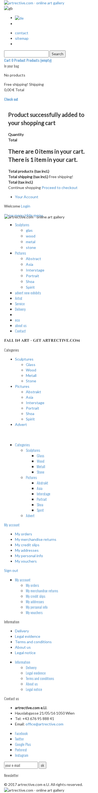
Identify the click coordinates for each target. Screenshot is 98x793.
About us (23, 647)
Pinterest (21, 749)
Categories (22, 444)
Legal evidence (27, 636)
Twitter (19, 739)
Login (25, 206)
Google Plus (23, 744)
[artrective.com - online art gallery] (34, 2)
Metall (31, 375)
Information (22, 662)
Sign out (11, 570)
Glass (30, 364)
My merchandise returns (35, 539)
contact (21, 32)
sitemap (22, 38)
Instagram (21, 755)
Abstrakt (33, 391)
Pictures (22, 386)
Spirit (30, 287)
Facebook (21, 733)
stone (31, 247)
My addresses (27, 550)
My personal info (29, 555)
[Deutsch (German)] (19, 17)
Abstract (33, 258)
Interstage (35, 270)
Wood (31, 370)
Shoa (30, 281)
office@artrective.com (44, 724)
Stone (31, 381)
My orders (23, 534)
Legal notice (25, 652)
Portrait (32, 275)
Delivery (22, 631)
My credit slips (27, 544)
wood (30, 236)
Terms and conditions (33, 641)
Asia (29, 264)
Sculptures (24, 359)
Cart (27, 60)
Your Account (26, 196)
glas (29, 230)
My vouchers (26, 561)
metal (30, 241)
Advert (21, 424)
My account (12, 524)
